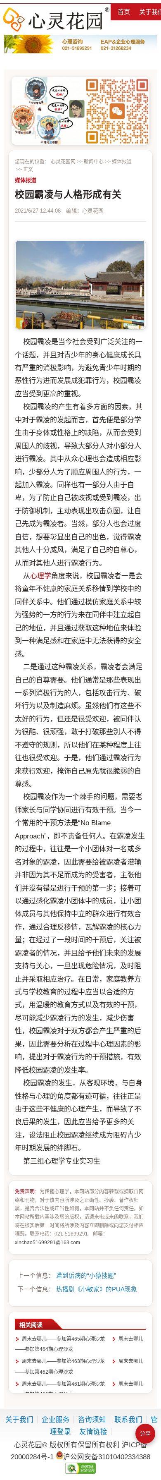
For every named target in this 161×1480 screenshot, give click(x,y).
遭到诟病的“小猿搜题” (86, 1275)
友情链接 (93, 1431)
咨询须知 (92, 1419)
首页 (124, 11)
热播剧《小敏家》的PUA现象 (96, 1289)
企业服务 (56, 1419)
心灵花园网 (55, 19)
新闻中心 (94, 162)
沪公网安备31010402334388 (106, 1457)
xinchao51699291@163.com (47, 1242)
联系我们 (128, 1419)
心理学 (40, 576)
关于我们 (19, 1419)
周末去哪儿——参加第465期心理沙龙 (63, 1339)
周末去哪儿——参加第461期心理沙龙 (63, 1384)
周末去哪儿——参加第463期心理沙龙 (63, 1361)
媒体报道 (122, 162)
